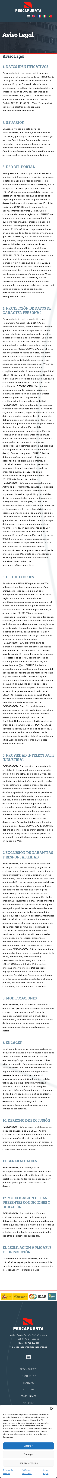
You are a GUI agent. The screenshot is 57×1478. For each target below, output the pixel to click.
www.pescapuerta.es (34, 92)
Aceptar (28, 1446)
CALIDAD (28, 1389)
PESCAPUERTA (28, 1369)
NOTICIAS (28, 1402)
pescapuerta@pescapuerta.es (18, 111)
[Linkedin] (28, 1357)
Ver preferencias (29, 1463)
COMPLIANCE (28, 1396)
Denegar (28, 1455)
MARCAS (28, 1382)
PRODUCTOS (28, 1375)
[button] (52, 1408)
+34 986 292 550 (31, 1343)
